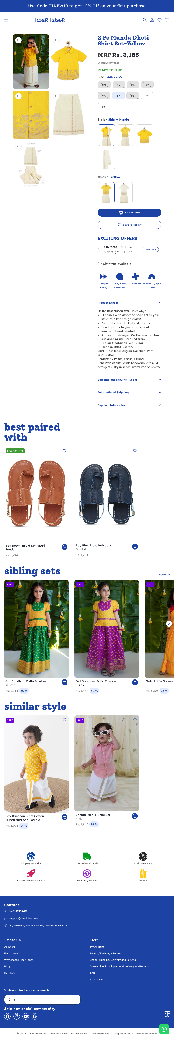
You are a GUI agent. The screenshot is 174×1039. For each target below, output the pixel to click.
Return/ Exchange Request (106, 953)
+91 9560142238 (17, 910)
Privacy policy (79, 1033)
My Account (97, 946)
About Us (9, 946)
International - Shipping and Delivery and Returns (120, 966)
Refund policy (59, 1033)
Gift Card (9, 972)
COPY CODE (150, 249)
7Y (147, 95)
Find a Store (11, 953)
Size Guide (96, 979)
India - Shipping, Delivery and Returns (113, 959)
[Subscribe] (75, 1000)
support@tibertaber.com (23, 918)
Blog (7, 966)
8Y (104, 106)
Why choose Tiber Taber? (19, 959)
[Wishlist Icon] (159, 19)
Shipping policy (121, 1033)
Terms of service (100, 1033)
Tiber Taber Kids (37, 1033)
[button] (6, 19)
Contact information (146, 1033)
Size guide (114, 76)
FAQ (92, 972)
